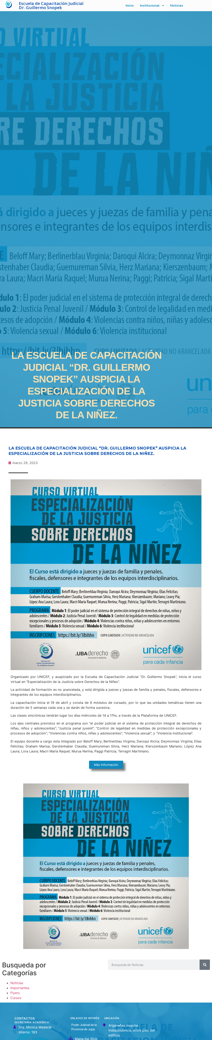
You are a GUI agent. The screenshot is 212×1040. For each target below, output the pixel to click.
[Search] (205, 965)
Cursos (15, 998)
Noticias (16, 983)
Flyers (15, 993)
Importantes (19, 988)
